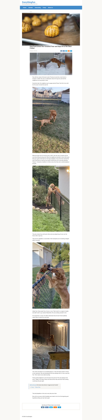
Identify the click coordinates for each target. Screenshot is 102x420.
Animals (30, 7)
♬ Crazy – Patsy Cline (35, 387)
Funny (44, 7)
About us (50, 7)
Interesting (38, 7)
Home (24, 7)
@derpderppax (33, 385)
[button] (51, 29)
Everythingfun (28, 2)
